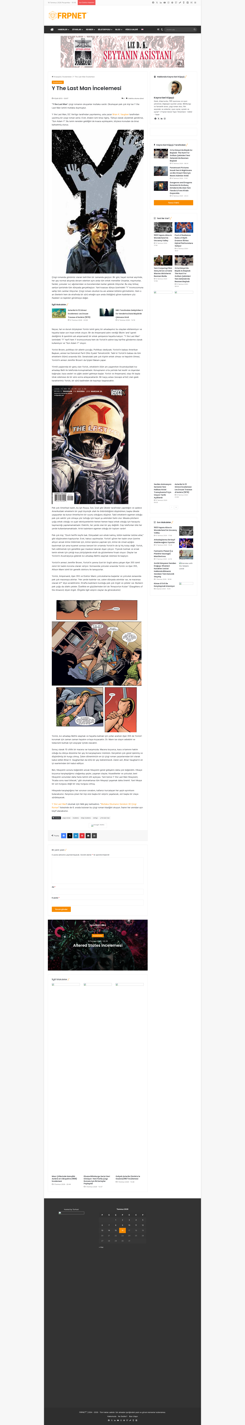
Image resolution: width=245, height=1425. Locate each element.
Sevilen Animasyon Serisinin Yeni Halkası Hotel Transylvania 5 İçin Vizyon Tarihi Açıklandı (162, 491)
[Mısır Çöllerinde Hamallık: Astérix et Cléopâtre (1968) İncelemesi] (66, 1078)
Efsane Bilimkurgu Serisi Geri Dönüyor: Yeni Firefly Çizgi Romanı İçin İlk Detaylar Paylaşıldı (97, 1180)
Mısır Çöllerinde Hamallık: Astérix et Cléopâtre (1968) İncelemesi (64, 1178)
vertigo (95, 818)
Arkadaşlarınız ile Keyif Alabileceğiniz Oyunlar (164, 541)
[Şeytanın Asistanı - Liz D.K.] (122, 52)
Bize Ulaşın (133, 1416)
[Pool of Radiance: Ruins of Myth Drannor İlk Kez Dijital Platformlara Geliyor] (184, 227)
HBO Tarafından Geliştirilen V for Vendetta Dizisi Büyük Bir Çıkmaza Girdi (129, 313)
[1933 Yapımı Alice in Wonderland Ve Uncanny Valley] (163, 227)
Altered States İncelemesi (97, 945)
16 (122, 1230)
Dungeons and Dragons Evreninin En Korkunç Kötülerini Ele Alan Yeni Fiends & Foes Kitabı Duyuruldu (181, 187)
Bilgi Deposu (104, 29)
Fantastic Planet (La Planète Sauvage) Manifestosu (163, 554)
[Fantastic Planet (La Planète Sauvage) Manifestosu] (186, 554)
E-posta (55, 898)
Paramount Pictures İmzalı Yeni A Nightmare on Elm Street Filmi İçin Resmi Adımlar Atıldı (181, 171)
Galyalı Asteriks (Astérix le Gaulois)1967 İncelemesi (128, 1177)
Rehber (89, 29)
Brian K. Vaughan (121, 114)
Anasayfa (57, 77)
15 (116, 1230)
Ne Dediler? (122, 1416)
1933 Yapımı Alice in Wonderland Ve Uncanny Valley (163, 238)
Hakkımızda (111, 1416)
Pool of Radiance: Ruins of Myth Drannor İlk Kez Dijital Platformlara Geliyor (184, 240)
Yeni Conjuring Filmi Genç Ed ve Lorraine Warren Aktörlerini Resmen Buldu (163, 272)
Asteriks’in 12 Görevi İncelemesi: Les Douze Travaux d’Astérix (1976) (79, 313)
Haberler (62, 29)
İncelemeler (67, 77)
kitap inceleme (86, 818)
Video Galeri (131, 29)
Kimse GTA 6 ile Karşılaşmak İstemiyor (164, 584)
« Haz (101, 1247)
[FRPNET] (68, 15)
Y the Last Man (59, 804)
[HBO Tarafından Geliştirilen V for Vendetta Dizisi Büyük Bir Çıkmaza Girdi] (107, 312)
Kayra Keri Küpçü (164, 97)
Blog (117, 29)
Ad (53, 887)
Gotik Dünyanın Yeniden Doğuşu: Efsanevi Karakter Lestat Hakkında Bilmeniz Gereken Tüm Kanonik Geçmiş (165, 570)
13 (102, 1230)
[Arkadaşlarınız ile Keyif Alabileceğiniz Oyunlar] (186, 543)
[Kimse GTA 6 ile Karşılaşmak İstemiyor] (186, 587)
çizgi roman (66, 818)
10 (129, 1225)
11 (136, 1225)
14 (109, 1230)
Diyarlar (76, 29)
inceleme (76, 818)
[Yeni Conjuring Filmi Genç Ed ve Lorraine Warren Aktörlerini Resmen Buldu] (163, 260)
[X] (158, 118)
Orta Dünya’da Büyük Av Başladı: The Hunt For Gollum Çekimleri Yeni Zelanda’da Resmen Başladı (181, 155)
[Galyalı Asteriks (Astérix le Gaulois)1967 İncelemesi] (130, 1078)
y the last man (104, 818)
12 (143, 1225)
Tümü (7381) (173, 203)
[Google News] (98, 825)
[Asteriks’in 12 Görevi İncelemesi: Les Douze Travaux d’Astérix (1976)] (59, 313)
